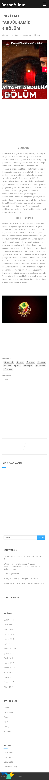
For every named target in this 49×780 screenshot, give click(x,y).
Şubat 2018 (9, 653)
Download (8, 712)
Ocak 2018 (8, 658)
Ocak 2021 (8, 624)
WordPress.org (10, 766)
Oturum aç (8, 752)
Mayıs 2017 (9, 677)
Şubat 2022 (9, 620)
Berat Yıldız (13, 5)
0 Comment (29, 35)
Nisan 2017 (9, 682)
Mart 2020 (8, 629)
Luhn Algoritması (11, 573)
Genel (6, 717)
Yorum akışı (9, 762)
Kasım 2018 (9, 639)
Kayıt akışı (8, 757)
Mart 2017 (8, 687)
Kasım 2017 (9, 663)
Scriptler (7, 731)
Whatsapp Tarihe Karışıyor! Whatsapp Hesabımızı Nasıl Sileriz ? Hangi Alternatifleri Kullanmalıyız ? (22, 566)
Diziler (6, 707)
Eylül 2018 (8, 644)
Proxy (6, 726)
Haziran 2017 (9, 672)
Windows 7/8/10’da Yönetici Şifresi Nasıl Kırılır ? (24, 583)
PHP (6, 722)
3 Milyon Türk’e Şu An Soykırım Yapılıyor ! (21, 578)
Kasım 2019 (9, 634)
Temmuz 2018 (10, 648)
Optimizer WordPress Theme (12, 776)
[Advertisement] (24, 110)
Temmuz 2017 (10, 667)
